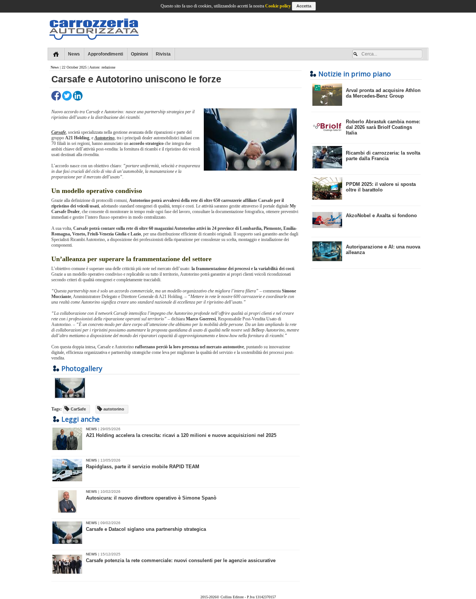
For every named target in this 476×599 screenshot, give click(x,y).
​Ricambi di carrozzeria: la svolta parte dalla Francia (383, 155)
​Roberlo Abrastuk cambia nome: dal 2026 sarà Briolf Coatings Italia (383, 127)
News (74, 54)
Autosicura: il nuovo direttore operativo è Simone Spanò (151, 498)
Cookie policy (278, 6)
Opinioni (139, 54)
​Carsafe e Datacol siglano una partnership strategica (146, 529)
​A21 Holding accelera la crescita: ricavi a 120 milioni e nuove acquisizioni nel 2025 (181, 435)
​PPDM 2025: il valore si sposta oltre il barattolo (381, 187)
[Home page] (56, 54)
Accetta (303, 6)
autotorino (113, 409)
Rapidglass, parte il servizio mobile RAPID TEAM (142, 466)
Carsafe (58, 132)
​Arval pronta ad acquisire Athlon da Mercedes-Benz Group (383, 93)
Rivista (163, 54)
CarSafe (78, 409)
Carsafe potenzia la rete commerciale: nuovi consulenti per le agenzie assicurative (181, 560)
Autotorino (104, 137)
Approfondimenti (105, 54)
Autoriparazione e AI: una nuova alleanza (383, 249)
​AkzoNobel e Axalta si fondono (381, 215)
